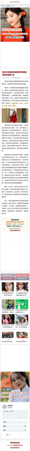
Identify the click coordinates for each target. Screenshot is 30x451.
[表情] (22, 417)
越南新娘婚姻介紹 (22, 278)
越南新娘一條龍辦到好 (22, 275)
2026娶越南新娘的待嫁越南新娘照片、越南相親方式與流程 (8, 312)
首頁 (3, 5)
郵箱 (4, 426)
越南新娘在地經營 (7, 278)
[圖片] (25, 417)
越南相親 (8, 5)
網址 (4, 430)
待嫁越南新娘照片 (7, 275)
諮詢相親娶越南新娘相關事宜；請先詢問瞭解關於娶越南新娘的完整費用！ (21, 327)
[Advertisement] (15, 55)
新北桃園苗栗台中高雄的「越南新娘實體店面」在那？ (8, 327)
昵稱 (4, 422)
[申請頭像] (26, 406)
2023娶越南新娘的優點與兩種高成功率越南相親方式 (22, 295)
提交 (7, 434)
